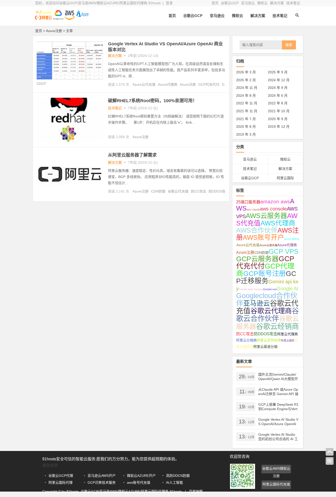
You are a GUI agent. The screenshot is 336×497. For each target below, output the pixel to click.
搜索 (288, 45)
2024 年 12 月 (279, 80)
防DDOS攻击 (265, 334)
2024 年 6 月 (278, 95)
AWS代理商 (277, 223)
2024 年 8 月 (246, 95)
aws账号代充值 (138, 482)
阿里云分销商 (246, 340)
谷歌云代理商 (271, 311)
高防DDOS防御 (178, 476)
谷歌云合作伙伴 (267, 314)
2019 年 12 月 (279, 126)
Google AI (287, 288)
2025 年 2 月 (246, 80)
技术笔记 (293, 3)
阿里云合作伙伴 (269, 340)
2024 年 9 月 (278, 88)
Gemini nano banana (251, 289)
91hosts (72, 491)
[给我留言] (330, 461)
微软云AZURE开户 (141, 476)
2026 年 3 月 (246, 72)
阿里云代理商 (287, 334)
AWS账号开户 (263, 237)
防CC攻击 (198, 191)
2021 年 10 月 (279, 111)
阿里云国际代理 (60, 482)
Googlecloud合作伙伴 (266, 299)
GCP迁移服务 (266, 277)
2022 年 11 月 (246, 103)
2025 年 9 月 (278, 72)
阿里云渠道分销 (265, 347)
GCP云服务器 (257, 259)
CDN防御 (158, 191)
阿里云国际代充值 (276, 484)
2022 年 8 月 (278, 103)
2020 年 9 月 (278, 119)
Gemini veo (270, 289)
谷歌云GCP (230, 3)
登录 (169, 3)
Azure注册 (188, 84)
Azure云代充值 (144, 84)
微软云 (262, 3)
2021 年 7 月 (246, 119)
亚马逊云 (248, 3)
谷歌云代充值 (178, 191)
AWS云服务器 (266, 216)
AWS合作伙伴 (256, 230)
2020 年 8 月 (246, 126)
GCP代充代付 (208, 84)
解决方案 (277, 3)
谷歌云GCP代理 (60, 476)
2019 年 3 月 (246, 134)
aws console (273, 208)
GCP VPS (283, 251)
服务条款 (50, 465)
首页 (215, 3)
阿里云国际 (285, 178)
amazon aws (275, 201)
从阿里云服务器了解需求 (132, 155)
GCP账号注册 (264, 273)
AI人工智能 (174, 482)
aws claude (253, 209)
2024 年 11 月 (246, 88)
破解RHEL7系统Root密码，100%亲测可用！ (152, 100)
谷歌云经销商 (277, 326)
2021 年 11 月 (246, 111)
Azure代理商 (167, 84)
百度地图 (196, 491)
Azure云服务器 (268, 245)
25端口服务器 (248, 202)
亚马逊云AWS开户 (102, 476)
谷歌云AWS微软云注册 (276, 469)
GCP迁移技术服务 (102, 482)
